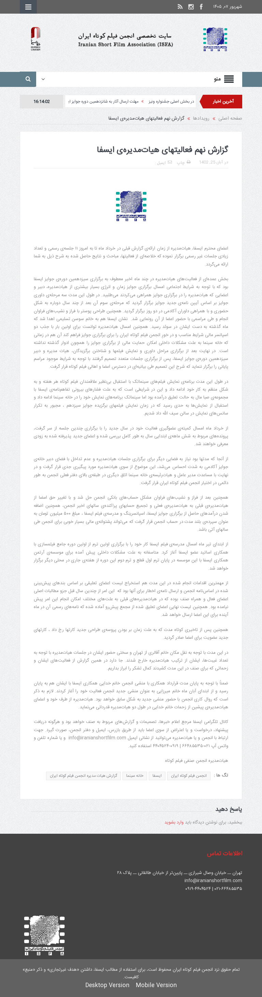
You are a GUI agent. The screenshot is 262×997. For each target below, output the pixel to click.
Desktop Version (107, 985)
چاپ (181, 163)
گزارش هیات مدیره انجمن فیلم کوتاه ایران (83, 775)
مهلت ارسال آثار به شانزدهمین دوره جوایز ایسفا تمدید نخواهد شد (101, 101)
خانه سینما (134, 775)
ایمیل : (160, 163)
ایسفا (157, 775)
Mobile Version (156, 985)
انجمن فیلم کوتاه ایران (189, 775)
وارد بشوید (174, 822)
